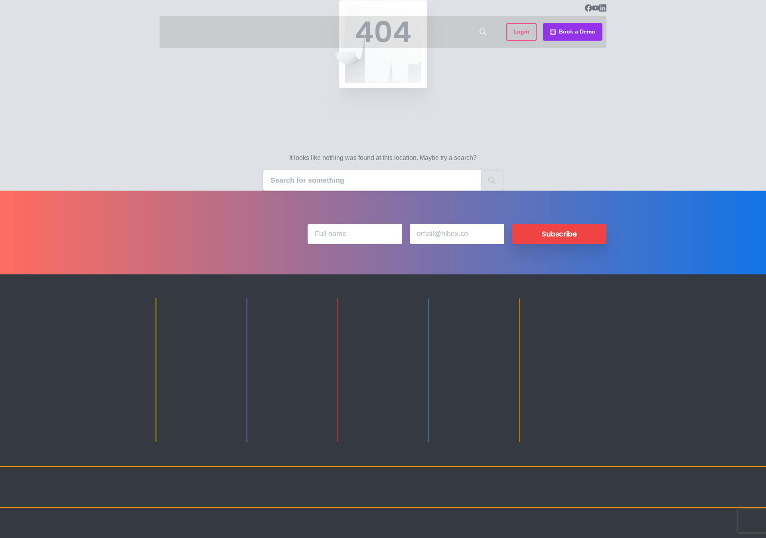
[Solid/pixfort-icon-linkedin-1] (551, 494)
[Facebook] (588, 8)
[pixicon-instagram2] (519, 494)
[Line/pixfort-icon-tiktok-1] (582, 494)
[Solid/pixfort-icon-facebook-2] (535, 494)
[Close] (466, 530)
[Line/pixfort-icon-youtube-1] (566, 494)
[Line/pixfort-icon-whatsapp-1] (598, 494)
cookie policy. (439, 529)
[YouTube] (595, 8)
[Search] (483, 31)
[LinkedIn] (602, 8)
